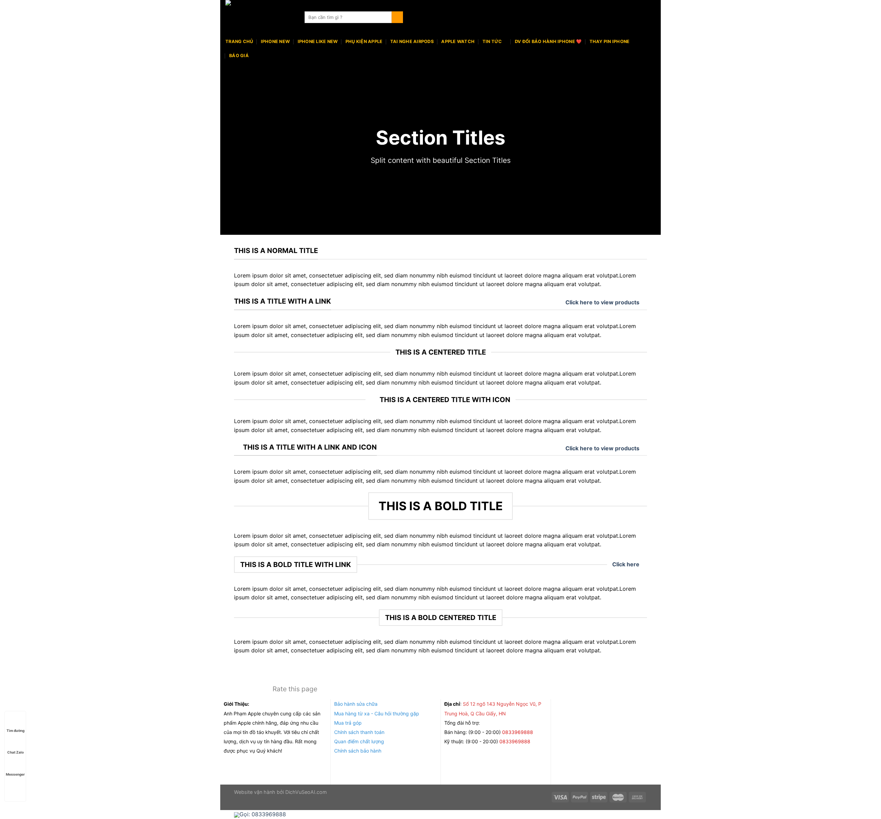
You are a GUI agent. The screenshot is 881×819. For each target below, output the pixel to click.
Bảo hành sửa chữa (356, 704)
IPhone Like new (318, 41)
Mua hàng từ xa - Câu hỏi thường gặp (376, 713)
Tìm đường (15, 730)
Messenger (15, 774)
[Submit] (397, 17)
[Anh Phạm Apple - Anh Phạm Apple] (259, 17)
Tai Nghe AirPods (412, 41)
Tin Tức (492, 41)
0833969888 (518, 732)
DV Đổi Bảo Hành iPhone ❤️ (548, 41)
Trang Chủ (239, 41)
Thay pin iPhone (610, 41)
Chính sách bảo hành (357, 751)
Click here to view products (602, 302)
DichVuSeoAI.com (306, 792)
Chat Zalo (15, 752)
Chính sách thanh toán (359, 732)
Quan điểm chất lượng (359, 741)
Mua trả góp (348, 723)
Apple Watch (458, 41)
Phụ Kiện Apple (364, 41)
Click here (625, 564)
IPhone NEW (275, 41)
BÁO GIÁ (239, 55)
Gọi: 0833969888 (263, 814)
